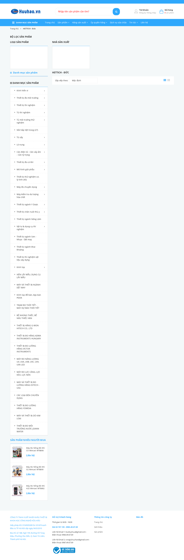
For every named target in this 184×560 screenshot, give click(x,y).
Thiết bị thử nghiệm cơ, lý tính (28, 178)
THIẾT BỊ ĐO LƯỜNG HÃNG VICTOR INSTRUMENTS (26, 348)
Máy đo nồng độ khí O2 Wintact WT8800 (35, 468)
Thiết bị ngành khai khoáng (26, 248)
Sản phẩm (63, 22)
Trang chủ (50, 22)
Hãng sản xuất (79, 22)
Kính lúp (21, 267)
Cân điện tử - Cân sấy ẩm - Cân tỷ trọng (29, 153)
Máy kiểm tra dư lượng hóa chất (28, 195)
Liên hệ (144, 22)
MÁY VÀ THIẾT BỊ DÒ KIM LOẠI (28, 417)
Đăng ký (142, 12)
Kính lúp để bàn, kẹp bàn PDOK (29, 296)
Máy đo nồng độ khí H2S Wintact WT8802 (35, 487)
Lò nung (20, 144)
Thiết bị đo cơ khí (25, 162)
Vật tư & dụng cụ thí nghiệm (26, 228)
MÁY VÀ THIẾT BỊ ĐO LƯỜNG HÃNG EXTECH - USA (28, 385)
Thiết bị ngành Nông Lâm (29, 219)
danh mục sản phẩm (27, 22)
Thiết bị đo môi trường (27, 97)
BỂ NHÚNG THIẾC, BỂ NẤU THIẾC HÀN (27, 316)
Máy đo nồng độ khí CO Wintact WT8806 (35, 449)
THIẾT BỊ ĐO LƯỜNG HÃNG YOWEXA (26, 407)
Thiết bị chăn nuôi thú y (28, 211)
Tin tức (133, 22)
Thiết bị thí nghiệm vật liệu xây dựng (28, 258)
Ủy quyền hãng (98, 22)
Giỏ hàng (169, 10)
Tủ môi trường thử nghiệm (25, 121)
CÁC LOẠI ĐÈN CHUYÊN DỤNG (28, 396)
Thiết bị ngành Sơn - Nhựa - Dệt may (26, 238)
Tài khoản (144, 10)
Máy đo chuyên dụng (27, 187)
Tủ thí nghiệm (23, 112)
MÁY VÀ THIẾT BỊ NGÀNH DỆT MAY (28, 286)
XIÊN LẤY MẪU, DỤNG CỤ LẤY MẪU (29, 276)
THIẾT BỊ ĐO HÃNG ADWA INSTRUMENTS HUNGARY (29, 337)
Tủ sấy (20, 137)
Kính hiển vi (22, 90)
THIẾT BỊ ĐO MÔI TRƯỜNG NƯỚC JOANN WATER (28, 428)
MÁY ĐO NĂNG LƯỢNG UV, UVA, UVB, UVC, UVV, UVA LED (28, 361)
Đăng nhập (151, 12)
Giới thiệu (98, 527)
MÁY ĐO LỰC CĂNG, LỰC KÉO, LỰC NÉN (28, 373)
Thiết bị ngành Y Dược (27, 204)
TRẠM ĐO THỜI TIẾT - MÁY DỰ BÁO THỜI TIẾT (28, 306)
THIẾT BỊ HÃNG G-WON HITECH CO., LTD (28, 327)
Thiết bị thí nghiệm (26, 105)
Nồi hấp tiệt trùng (27, 130)
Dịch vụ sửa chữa (118, 22)
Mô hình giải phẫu (25, 169)
